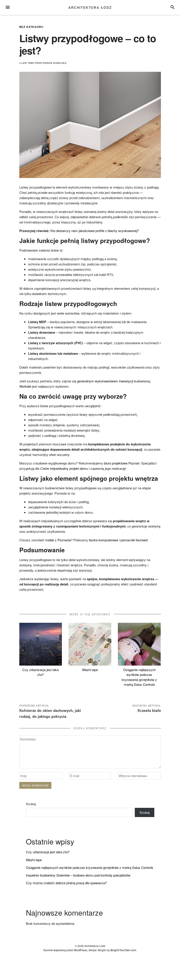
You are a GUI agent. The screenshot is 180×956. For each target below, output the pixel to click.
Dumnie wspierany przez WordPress (65, 950)
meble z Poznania (58, 540)
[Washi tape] (89, 644)
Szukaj (31, 804)
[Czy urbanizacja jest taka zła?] (40, 644)
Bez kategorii (31, 27)
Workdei (25, 386)
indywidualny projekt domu (69, 468)
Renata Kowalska (55, 63)
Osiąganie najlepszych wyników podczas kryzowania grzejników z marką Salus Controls (139, 677)
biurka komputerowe (103, 540)
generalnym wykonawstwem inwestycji (105, 381)
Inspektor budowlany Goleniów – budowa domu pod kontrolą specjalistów (78, 875)
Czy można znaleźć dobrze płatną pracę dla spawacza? (66, 882)
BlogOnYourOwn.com (123, 950)
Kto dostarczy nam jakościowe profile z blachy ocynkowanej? (94, 230)
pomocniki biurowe (134, 540)
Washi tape (90, 669)
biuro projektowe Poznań (121, 463)
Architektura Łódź (90, 7)
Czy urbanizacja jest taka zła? (40, 672)
